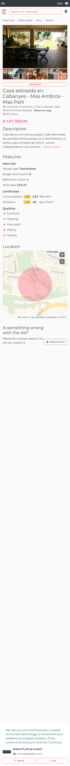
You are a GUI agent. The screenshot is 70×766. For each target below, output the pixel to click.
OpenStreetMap (38, 317)
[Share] (63, 76)
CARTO (62, 317)
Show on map (42, 110)
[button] (19, 74)
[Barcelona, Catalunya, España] (66, 11)
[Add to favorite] (57, 76)
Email (20, 760)
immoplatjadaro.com (29, 753)
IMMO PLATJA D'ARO (27, 749)
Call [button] (53, 760)
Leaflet (23, 317)
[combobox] (3, 3)
